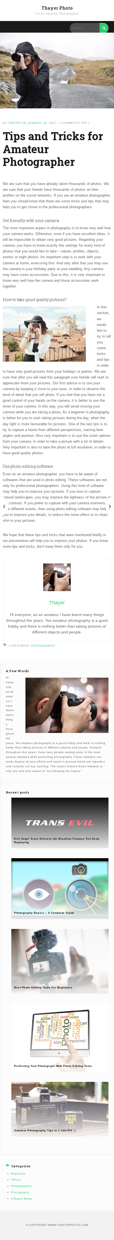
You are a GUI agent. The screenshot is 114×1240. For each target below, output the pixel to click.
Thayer (14, 122)
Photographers (21, 1185)
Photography (43, 645)
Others (15, 1179)
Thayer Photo (57, 8)
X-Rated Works (21, 1198)
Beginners (18, 1173)
